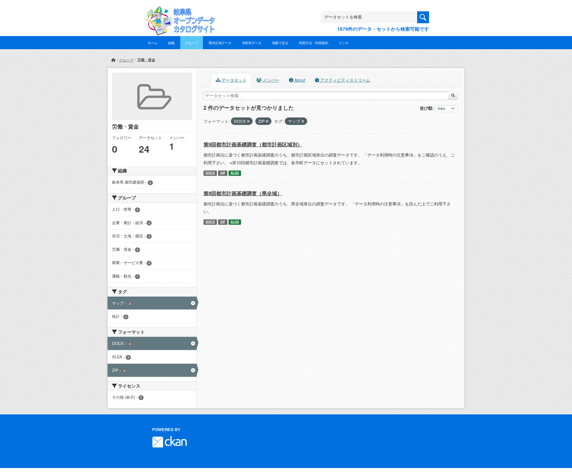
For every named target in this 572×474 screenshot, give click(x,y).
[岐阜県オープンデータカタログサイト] (178, 11)
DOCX (210, 173)
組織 (171, 42)
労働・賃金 (146, 59)
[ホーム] (113, 59)
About (299, 80)
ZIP (222, 173)
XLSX (235, 173)
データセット (233, 80)
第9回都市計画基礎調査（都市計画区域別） (252, 144)
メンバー (270, 80)
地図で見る (280, 42)
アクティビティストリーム (344, 80)
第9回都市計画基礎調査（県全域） (242, 193)
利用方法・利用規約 (313, 42)
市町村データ (252, 42)
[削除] (248, 121)
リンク (344, 42)
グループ (191, 42)
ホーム (153, 42)
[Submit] (453, 96)
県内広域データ (220, 42)
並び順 (426, 108)
